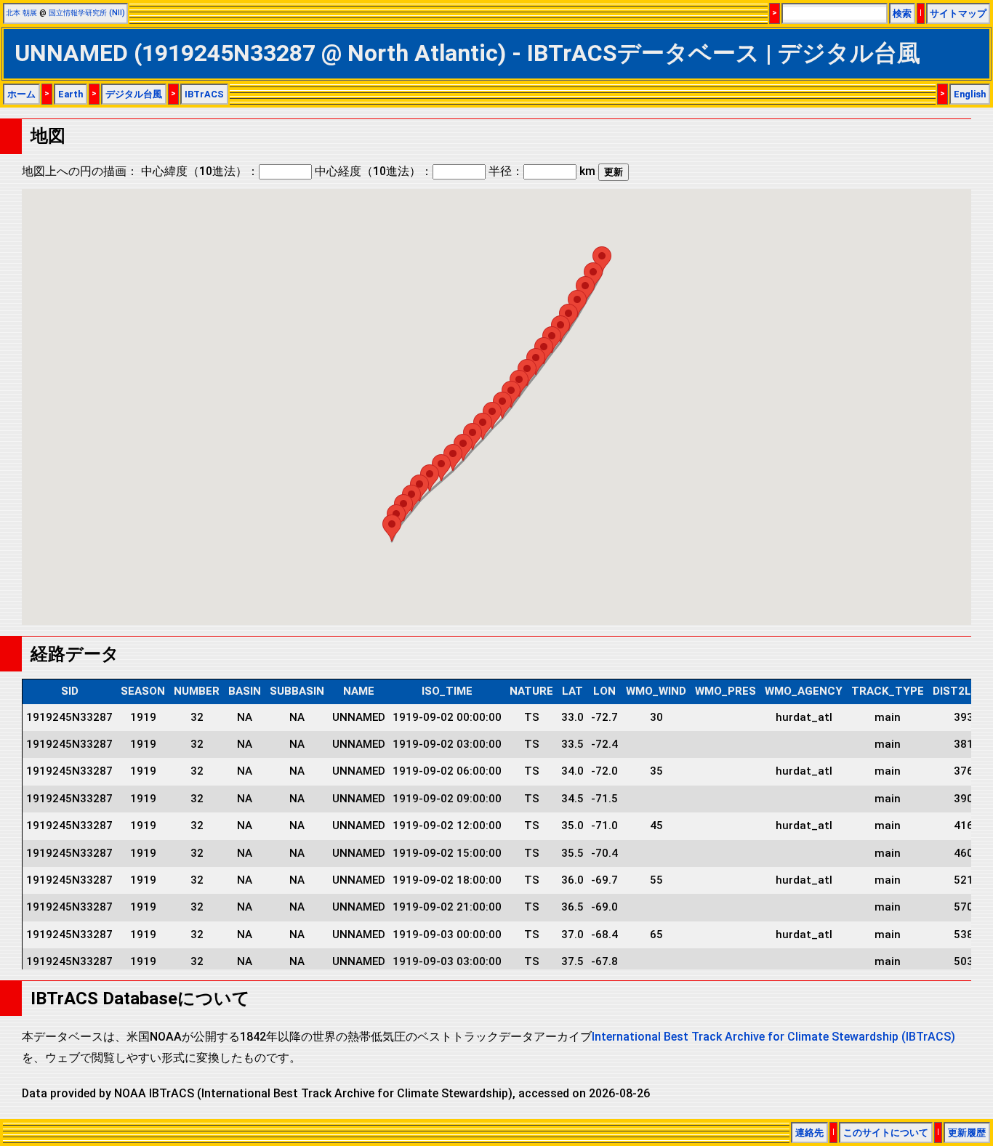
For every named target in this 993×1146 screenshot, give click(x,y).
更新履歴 (967, 1132)
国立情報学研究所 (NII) (87, 12)
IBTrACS (204, 94)
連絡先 (809, 1132)
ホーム (21, 94)
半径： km (542, 171)
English (970, 94)
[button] (391, 528)
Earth (70, 94)
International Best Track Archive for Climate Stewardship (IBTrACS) (773, 1037)
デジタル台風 (133, 94)
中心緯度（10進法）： (200, 171)
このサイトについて (885, 1132)
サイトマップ (958, 13)
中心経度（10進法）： (374, 171)
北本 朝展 (21, 12)
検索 (902, 13)
